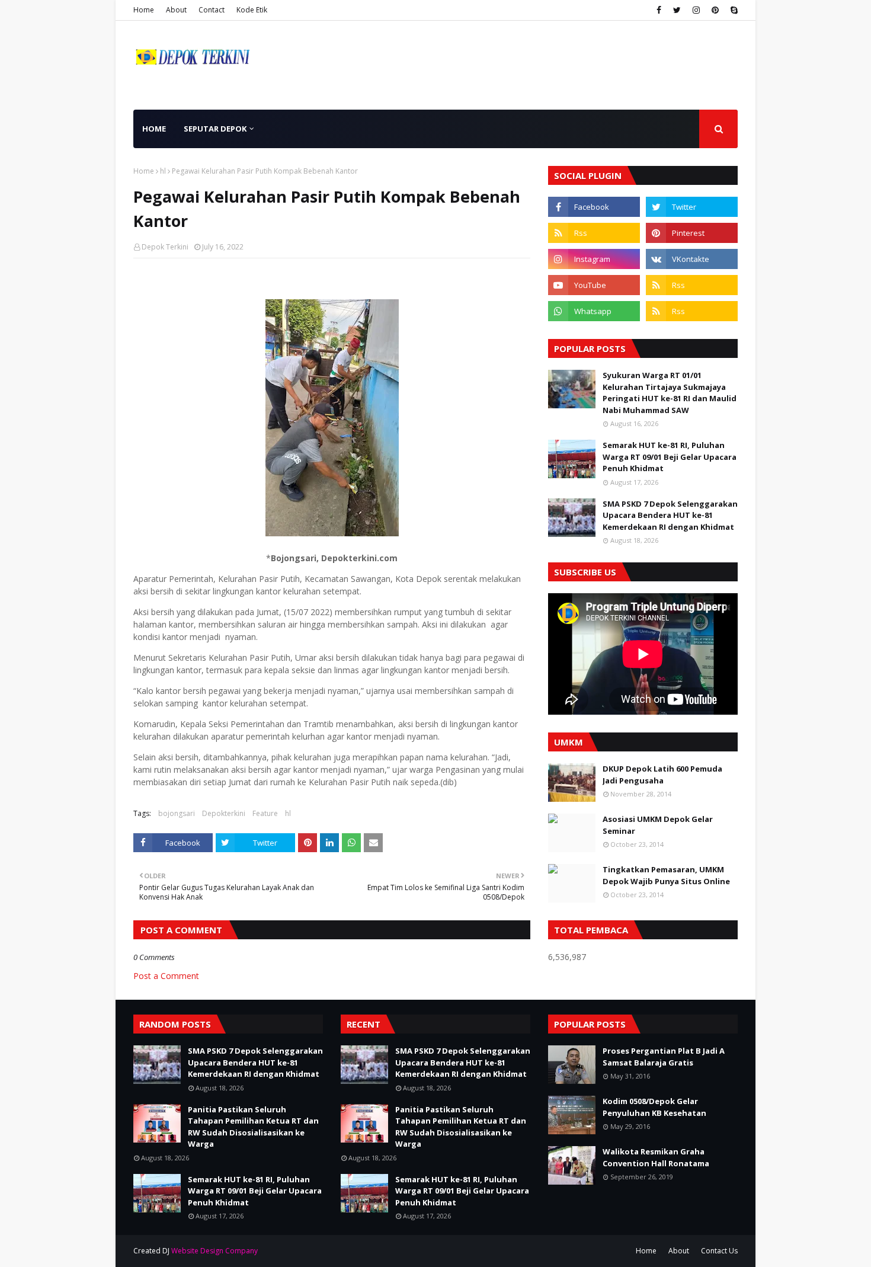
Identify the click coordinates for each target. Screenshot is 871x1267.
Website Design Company (214, 1251)
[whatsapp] (594, 311)
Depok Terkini (165, 247)
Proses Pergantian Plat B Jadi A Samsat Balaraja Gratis (664, 1056)
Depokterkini (223, 813)
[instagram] (696, 10)
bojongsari (176, 813)
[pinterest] (715, 10)
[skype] (733, 10)
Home (143, 10)
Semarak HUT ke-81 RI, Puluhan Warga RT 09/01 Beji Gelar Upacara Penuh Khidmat (669, 456)
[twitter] (677, 10)
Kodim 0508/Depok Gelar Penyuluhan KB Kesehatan (654, 1107)
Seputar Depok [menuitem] (215, 128)
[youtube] (594, 285)
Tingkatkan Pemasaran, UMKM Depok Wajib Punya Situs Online (666, 875)
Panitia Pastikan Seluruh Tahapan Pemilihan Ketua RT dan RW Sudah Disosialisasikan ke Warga (253, 1127)
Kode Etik (251, 10)
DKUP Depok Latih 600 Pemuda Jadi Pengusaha (662, 774)
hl (163, 171)
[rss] (594, 233)
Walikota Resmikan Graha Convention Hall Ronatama (656, 1157)
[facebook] (659, 10)
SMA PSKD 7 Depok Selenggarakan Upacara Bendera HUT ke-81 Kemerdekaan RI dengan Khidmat (670, 515)
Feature (265, 813)
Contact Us (719, 1251)
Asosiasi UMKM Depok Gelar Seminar (658, 825)
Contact (211, 10)
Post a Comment (166, 975)
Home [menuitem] (154, 128)
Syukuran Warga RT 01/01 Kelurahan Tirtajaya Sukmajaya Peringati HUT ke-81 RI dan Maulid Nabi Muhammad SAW (669, 392)
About (176, 10)
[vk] (692, 259)
